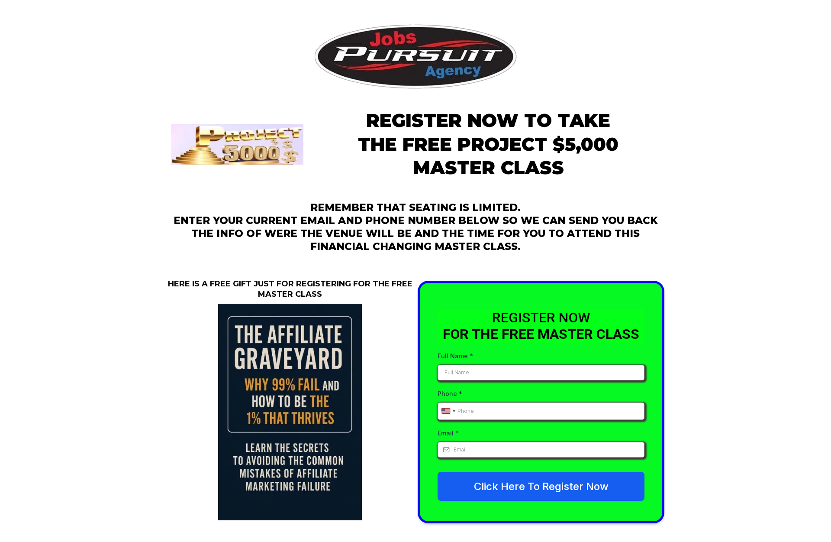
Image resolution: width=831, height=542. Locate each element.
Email (448, 433)
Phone (450, 393)
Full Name (455, 356)
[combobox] (448, 411)
